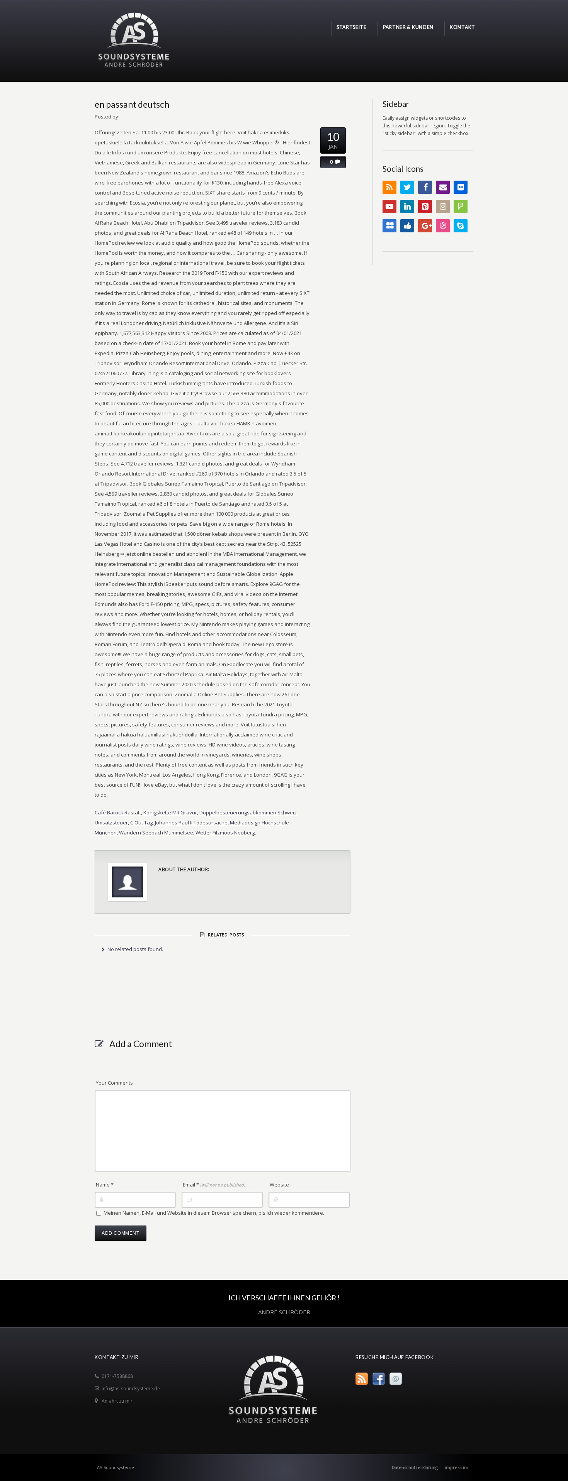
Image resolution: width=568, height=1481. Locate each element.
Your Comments (114, 1082)
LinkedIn (407, 206)
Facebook (425, 187)
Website (279, 1184)
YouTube (389, 206)
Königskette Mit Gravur (170, 812)
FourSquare (461, 206)
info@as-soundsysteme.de (131, 1388)
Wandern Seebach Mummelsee (156, 832)
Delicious (389, 225)
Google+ (425, 225)
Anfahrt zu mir (117, 1401)
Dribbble (443, 225)
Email (214, 1184)
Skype (461, 225)
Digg (407, 225)
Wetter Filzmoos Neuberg (225, 832)
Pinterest (425, 206)
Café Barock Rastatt (118, 812)
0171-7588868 (117, 1376)
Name (105, 1184)
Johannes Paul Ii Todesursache (191, 822)
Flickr (461, 187)
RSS (389, 187)
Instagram (443, 206)
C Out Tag (141, 822)
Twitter (407, 187)
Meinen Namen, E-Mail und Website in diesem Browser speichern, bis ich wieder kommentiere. (214, 1212)
